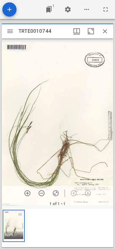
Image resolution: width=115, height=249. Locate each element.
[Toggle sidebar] (10, 31)
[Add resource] (9, 9)
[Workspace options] (87, 9)
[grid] (57, 228)
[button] (13, 225)
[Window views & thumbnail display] (77, 31)
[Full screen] (105, 9)
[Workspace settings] (68, 9)
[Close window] (105, 31)
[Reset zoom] (56, 193)
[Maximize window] (91, 31)
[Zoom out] (41, 193)
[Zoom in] (27, 193)
